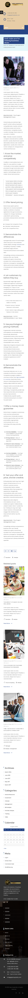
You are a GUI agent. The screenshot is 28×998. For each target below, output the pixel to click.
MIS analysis (8, 807)
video (6, 817)
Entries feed (8, 860)
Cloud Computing (10, 682)
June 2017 (7, 778)
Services (7, 939)
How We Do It (8, 942)
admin (7, 90)
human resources (10, 794)
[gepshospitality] (14, 4)
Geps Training (8, 945)
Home (5, 45)
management (13, 748)
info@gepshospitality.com (13, 15)
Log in (6, 857)
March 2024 (8, 772)
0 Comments (19, 597)
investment (8, 797)
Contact (7, 948)
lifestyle (11, 45)
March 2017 (8, 785)
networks (19, 244)
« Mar (5, 848)
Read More (7, 623)
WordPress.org (9, 867)
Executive (8, 557)
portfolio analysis (9, 810)
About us (7, 936)
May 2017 (7, 781)
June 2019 (7, 775)
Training (7, 814)
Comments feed (9, 864)
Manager (8, 746)
